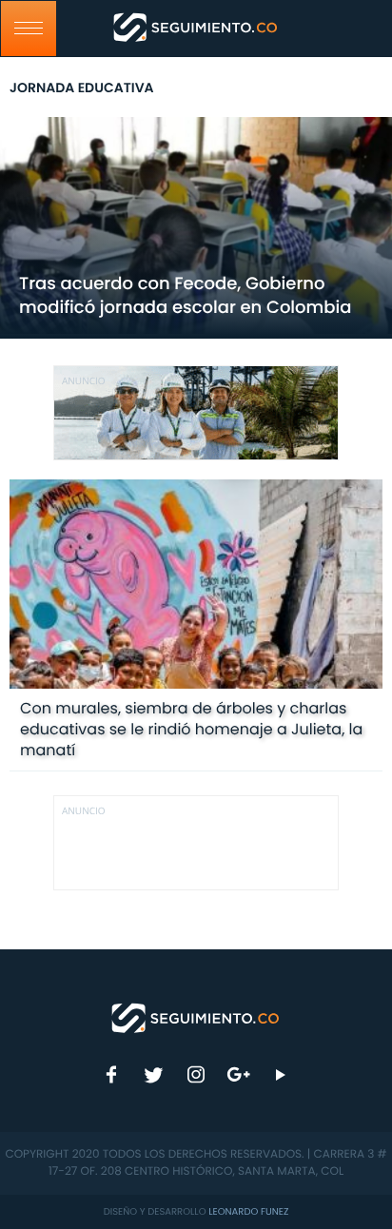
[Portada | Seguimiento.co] (196, 1017)
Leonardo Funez (248, 1211)
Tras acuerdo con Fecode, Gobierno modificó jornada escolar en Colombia (185, 296)
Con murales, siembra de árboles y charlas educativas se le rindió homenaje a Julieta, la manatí (191, 729)
